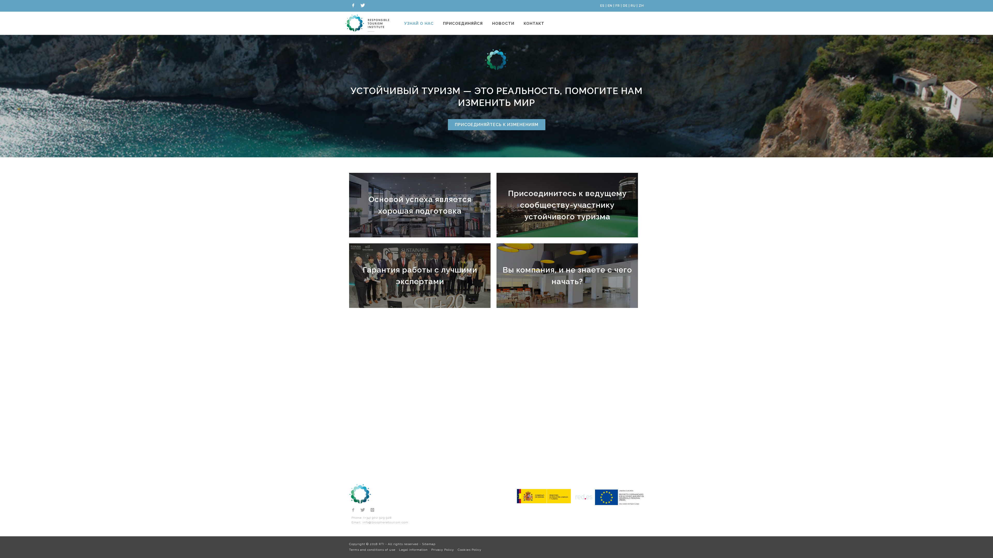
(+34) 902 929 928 (378, 518)
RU (633, 5)
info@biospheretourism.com (385, 522)
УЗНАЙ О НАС (419, 23)
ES (602, 5)
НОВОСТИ (503, 23)
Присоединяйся (463, 23)
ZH (641, 5)
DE (625, 5)
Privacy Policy (442, 550)
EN (610, 5)
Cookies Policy (470, 550)
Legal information (413, 550)
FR (617, 5)
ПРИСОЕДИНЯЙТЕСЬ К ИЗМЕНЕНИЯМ (496, 124)
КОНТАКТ (534, 23)
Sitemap (428, 544)
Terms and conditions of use (372, 550)
